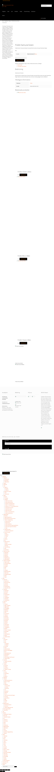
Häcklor (5, 635)
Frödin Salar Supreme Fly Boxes (10, 526)
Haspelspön (6, 590)
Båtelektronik (5, 703)
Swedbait (6, 644)
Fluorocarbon (7, 685)
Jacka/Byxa (5, 740)
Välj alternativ (23, 174)
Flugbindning (5, 514)
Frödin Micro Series (8, 509)
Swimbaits (6, 616)
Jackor (4, 737)
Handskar (5, 748)
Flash (5, 548)
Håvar (5, 567)
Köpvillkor (4, 399)
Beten (4, 602)
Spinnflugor (6, 631)
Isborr (5, 674)
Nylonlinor (7, 688)
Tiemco (6, 536)
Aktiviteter (33, 11)
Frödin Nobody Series (9, 513)
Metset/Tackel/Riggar (8, 650)
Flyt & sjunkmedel (7, 563)
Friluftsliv (16, 11)
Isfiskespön (6, 598)
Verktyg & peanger (7, 574)
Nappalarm (6, 655)
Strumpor (5, 746)
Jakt (12, 11)
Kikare (4, 722)
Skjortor (4, 742)
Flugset (4, 483)
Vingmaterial (7, 522)
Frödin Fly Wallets (8, 523)
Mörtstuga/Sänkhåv (7, 708)
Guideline (6, 534)
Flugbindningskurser (8, 517)
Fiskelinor (6, 684)
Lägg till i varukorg (19, 60)
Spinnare (5, 623)
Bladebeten (6, 609)
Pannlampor (5, 721)
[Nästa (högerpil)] (4, 771)
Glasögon (6, 566)
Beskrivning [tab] (20, 64)
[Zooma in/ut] (1, 769)
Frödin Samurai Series (34, 63)
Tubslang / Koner (7, 529)
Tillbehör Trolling (7, 669)
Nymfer (5, 496)
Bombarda (6, 620)
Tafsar (5, 492)
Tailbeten (6, 615)
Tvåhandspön (6, 481)
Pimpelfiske (6, 673)
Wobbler (5, 628)
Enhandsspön (6, 479)
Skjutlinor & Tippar (7, 491)
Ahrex (6, 533)
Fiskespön (5, 589)
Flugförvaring (6, 562)
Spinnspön (6, 591)
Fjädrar (6, 543)
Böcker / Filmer (7, 681)
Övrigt (6, 528)
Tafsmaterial (6, 494)
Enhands (6, 488)
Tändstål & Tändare (6, 716)
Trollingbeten (6, 627)
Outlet (3, 15)
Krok (5, 568)
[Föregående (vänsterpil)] (1, 771)
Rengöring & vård (7, 571)
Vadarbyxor (6, 553)
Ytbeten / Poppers (7, 629)
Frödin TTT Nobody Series (9, 504)
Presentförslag (27, 11)
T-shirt (4, 745)
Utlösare (5, 666)
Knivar (5, 702)
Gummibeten (6, 613)
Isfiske (4, 670)
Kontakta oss (4, 396)
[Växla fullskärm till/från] (4, 769)
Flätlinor (6, 687)
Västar (4, 744)
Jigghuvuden (6, 606)
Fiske (8, 11)
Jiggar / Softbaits (7, 605)
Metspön (5, 593)
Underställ (5, 753)
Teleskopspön (6, 600)
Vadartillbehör (6, 559)
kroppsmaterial (8, 521)
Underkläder (5, 755)
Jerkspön (6, 596)
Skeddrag (6, 621)
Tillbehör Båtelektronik (8, 707)
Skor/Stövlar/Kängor (7, 752)
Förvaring (6, 646)
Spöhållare (6, 668)
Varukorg (7, 448)
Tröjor (4, 741)
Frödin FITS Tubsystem (9, 530)
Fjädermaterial (7, 541)
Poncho (4, 757)
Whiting (6, 545)
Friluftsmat (5, 719)
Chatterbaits (6, 624)
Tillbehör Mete (7, 658)
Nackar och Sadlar (8, 544)
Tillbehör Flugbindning (8, 519)
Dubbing (5, 538)
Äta (4, 718)
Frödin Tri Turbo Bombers (9, 511)
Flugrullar (5, 484)
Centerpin (6, 583)
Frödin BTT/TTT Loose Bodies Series (11, 506)
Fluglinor (6, 487)
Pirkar (5, 612)
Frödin (28, 63)
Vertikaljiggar (6, 608)
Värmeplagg (5, 756)
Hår (5, 540)
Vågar (5, 699)
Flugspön (5, 477)
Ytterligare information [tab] (22, 66)
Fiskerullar (5, 579)
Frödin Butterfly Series (9, 507)
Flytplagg (5, 750)
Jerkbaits (6, 604)
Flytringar (6, 564)
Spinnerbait (6, 617)
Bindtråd (5, 515)
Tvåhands (6, 490)
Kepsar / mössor (6, 749)
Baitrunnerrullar (7, 582)
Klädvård (5, 759)
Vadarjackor (6, 556)
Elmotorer (6, 706)
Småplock (6, 692)
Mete (4, 638)
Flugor (10, 21)
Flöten (5, 647)
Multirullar (6, 585)
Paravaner (6, 665)
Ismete (5, 672)
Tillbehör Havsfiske (7, 661)
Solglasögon (5, 727)
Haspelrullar (6, 581)
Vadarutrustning (6, 551)
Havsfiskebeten (7, 634)
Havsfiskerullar (7, 586)
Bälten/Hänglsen (6, 760)
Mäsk (5, 642)
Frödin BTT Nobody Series (9, 503)
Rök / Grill (5, 715)
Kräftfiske (5, 677)
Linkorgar (6, 570)
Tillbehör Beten (7, 636)
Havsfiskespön (6, 594)
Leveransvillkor (5, 397)
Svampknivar (5, 725)
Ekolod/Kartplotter (7, 704)
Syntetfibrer (6, 549)
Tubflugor (40, 63)
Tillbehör (5, 678)
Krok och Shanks (7, 532)
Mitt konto (7, 440)
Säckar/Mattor (6, 654)
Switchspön (6, 480)
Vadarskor (6, 555)
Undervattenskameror (8, 680)
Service (5, 693)
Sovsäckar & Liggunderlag (8, 731)
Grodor (5, 632)
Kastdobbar (6, 691)
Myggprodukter (6, 726)
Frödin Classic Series (8, 500)
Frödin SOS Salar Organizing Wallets (11, 525)
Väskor (5, 575)
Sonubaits (7, 643)
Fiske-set (5, 601)
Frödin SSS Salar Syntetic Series (9, 518)
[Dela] (6, 769)
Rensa (36, 54)
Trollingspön (6, 597)
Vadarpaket (6, 552)
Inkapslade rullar (7, 587)
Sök (5, 441)
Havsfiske (5, 659)
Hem (3, 21)
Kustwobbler (6, 619)
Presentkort (5, 710)
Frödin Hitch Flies (8, 510)
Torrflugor (6, 498)
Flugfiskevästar (7, 557)
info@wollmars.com (6, 403)
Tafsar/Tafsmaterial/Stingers (9, 695)
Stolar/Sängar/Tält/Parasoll (9, 657)
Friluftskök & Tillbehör (7, 714)
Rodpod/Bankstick (7, 653)
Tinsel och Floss (7, 547)
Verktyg (5, 700)
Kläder (21, 11)
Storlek (17, 54)
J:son (6, 537)
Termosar (5, 730)
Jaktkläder (5, 735)
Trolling (4, 663)
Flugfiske (4, 11)
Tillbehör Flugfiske (6, 560)
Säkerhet (5, 676)
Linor (4, 485)
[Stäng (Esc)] (9, 769)
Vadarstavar (6, 572)
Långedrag (6, 610)
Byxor (4, 738)
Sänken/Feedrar (7, 649)
